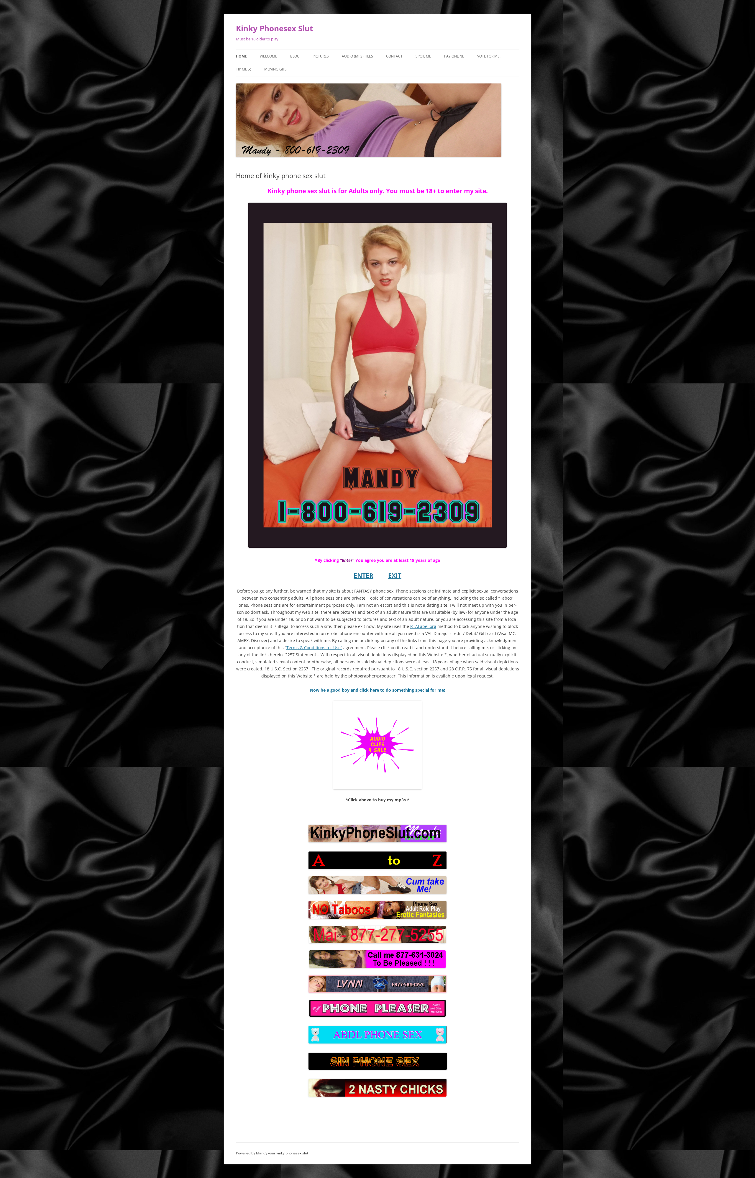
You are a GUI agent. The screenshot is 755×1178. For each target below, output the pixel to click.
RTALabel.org (423, 626)
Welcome (268, 56)
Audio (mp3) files (357, 56)
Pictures (321, 56)
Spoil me (423, 56)
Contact (394, 56)
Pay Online (454, 56)
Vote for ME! (488, 56)
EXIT (394, 575)
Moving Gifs (275, 69)
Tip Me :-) (243, 69)
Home (241, 56)
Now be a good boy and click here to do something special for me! (377, 690)
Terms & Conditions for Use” (314, 647)
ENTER (363, 575)
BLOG (295, 56)
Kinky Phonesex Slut (274, 28)
